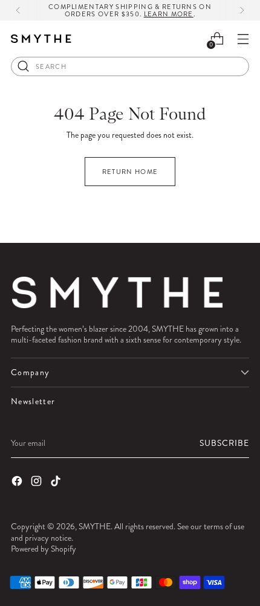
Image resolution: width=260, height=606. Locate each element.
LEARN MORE (168, 14)
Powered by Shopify (43, 549)
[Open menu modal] (242, 39)
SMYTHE (95, 526)
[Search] (23, 66)
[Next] (242, 10)
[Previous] (18, 10)
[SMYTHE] (41, 39)
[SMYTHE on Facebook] (18, 482)
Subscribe (224, 443)
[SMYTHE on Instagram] (37, 482)
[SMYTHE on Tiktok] (57, 482)
